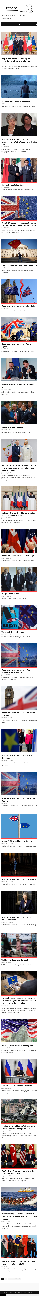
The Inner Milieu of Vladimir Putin (17, 1086)
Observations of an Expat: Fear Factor (19, 879)
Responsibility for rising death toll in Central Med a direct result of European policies (20, 1216)
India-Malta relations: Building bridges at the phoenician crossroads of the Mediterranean (19, 468)
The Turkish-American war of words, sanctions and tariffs (18, 1172)
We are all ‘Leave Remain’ (13, 632)
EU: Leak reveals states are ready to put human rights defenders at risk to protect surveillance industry (19, 1000)
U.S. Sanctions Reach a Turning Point (18, 1045)
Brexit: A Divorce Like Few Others (17, 841)
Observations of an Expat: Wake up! (18, 556)
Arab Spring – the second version (16, 101)
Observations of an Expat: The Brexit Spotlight (18, 714)
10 (16, 1279)
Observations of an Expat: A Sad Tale (18, 306)
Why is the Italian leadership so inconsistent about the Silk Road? (17, 59)
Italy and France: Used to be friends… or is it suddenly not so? (18, 514)
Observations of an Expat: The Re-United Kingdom (17, 918)
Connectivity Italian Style (13, 185)
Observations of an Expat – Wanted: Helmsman (18, 756)
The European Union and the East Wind (19, 265)
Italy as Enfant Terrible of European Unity (18, 385)
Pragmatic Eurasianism (12, 594)
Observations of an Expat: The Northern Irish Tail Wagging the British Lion (19, 142)
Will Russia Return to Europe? (15, 960)
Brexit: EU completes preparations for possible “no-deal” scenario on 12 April (19, 224)
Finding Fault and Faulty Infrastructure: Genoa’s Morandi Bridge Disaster (19, 1127)
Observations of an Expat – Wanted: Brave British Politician (18, 671)
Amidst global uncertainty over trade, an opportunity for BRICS (19, 1262)
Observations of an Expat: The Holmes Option (19, 799)
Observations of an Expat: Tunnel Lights (17, 345)
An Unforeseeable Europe (13, 427)
